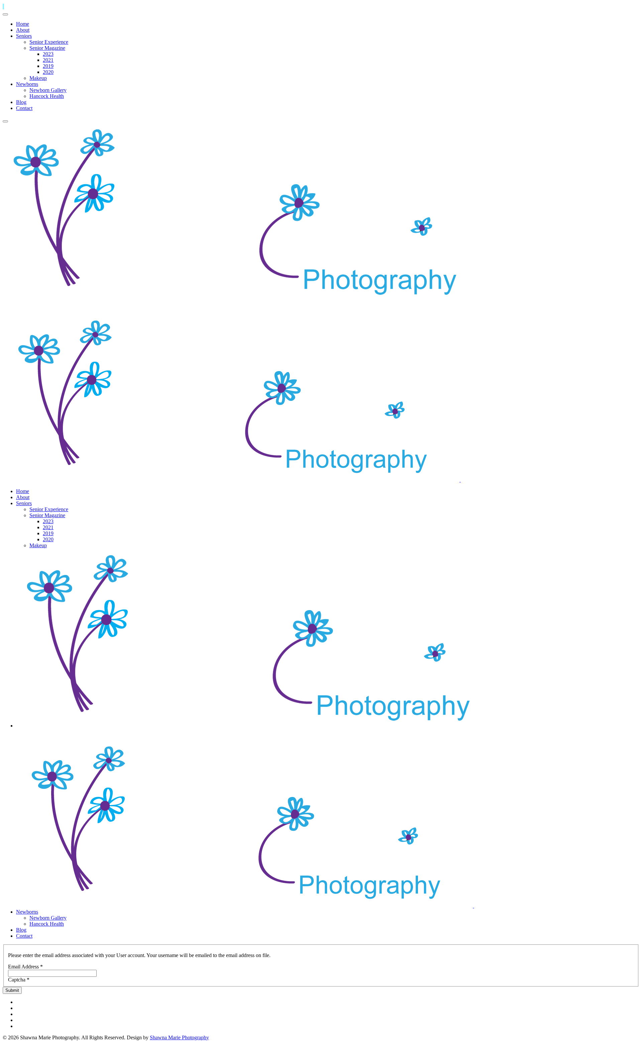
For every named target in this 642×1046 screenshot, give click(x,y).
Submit (12, 990)
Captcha (18, 979)
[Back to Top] (3, 6)
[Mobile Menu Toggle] (5, 14)
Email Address (25, 966)
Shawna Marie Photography (179, 1037)
